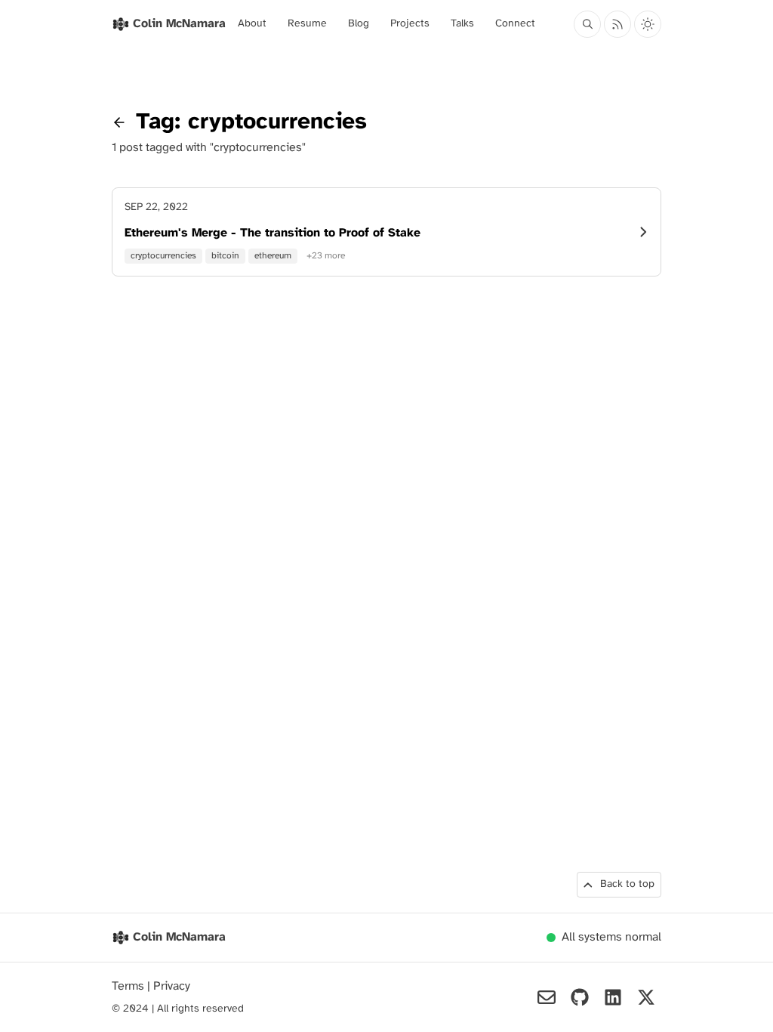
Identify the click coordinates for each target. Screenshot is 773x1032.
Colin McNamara (179, 937)
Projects (410, 23)
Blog (358, 23)
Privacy (171, 986)
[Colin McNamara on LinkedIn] (613, 997)
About (252, 23)
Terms (129, 986)
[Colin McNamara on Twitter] (646, 997)
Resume (307, 23)
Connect (515, 23)
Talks (462, 23)
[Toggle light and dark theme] (647, 24)
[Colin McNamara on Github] (580, 997)
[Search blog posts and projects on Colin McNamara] (587, 24)
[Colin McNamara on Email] (546, 997)
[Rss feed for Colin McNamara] (617, 24)
